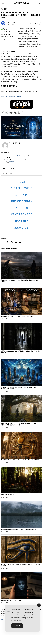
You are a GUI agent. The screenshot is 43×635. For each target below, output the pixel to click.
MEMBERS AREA (21, 214)
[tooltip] (2, 112)
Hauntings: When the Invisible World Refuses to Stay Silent (20, 352)
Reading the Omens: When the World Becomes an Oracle (19, 281)
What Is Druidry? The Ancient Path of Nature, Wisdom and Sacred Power (19, 424)
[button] (39, 173)
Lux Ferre (6, 284)
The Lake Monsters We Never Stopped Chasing (18, 529)
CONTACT (21, 221)
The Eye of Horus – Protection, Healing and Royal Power (20, 565)
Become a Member (8, 96)
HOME (21, 182)
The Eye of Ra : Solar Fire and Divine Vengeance (20, 460)
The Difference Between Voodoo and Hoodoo (18, 316)
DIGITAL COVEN (22, 188)
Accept (17, 626)
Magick (4, 9)
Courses (21, 208)
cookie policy (16, 620)
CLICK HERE (13, 162)
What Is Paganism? (8, 494)
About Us (21, 227)
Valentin (11, 22)
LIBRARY (21, 195)
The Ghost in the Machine (11, 600)
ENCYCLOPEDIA (21, 201)
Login (19, 96)
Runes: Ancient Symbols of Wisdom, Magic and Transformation (18, 388)
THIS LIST (18, 156)
